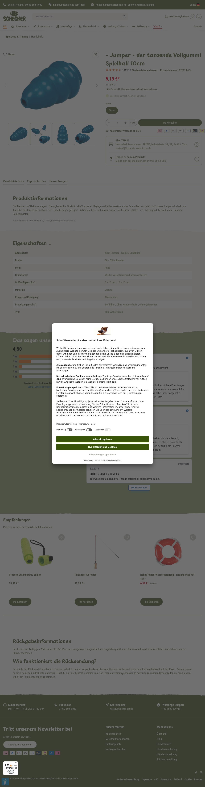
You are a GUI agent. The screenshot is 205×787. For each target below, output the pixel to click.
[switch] (11, 772)
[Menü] (16, 763)
